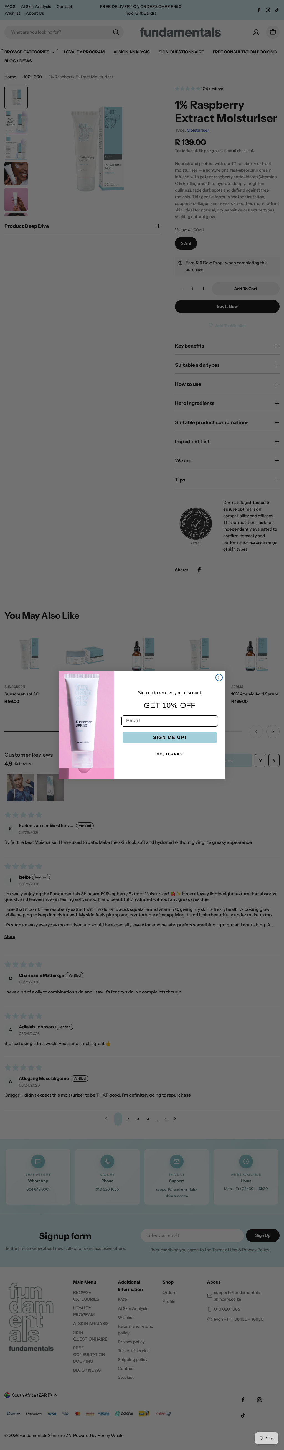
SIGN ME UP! (170, 737)
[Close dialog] (219, 677)
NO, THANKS (170, 754)
